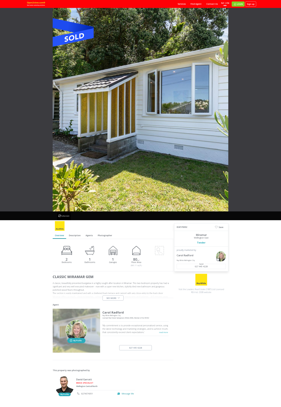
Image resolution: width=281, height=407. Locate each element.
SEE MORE (111, 298)
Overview (59, 235)
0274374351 (87, 393)
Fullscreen (65, 216)
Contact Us (212, 3)
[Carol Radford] (221, 256)
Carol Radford (185, 255)
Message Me (127, 393)
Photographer (105, 235)
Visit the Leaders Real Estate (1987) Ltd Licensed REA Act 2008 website (201, 291)
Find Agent (196, 3)
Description (75, 235)
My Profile (64, 394)
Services (182, 3)
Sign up (251, 4)
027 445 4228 (135, 347)
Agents (89, 235)
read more (163, 332)
